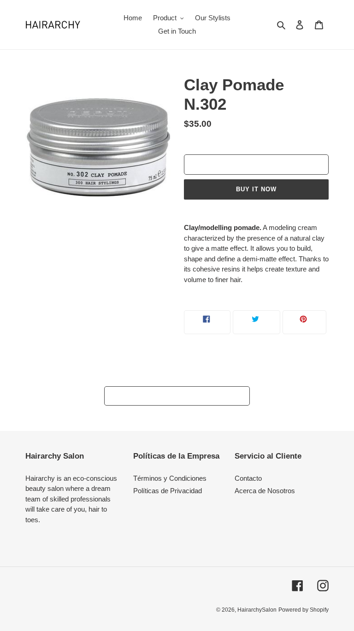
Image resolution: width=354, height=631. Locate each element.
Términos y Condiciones (169, 478)
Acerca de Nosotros (265, 491)
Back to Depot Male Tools (184, 395)
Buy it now (256, 189)
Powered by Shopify (303, 610)
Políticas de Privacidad (167, 491)
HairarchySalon (257, 610)
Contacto (248, 478)
